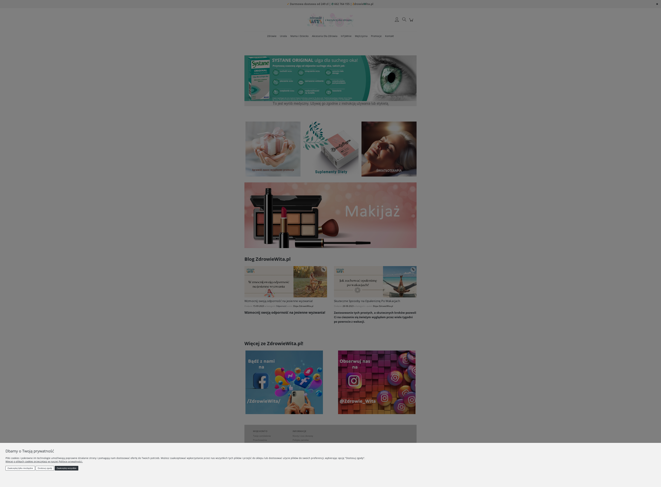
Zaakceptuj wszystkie (66, 468)
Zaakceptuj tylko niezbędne (20, 468)
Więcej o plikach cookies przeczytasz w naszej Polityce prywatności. (44, 461)
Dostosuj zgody (45, 468)
